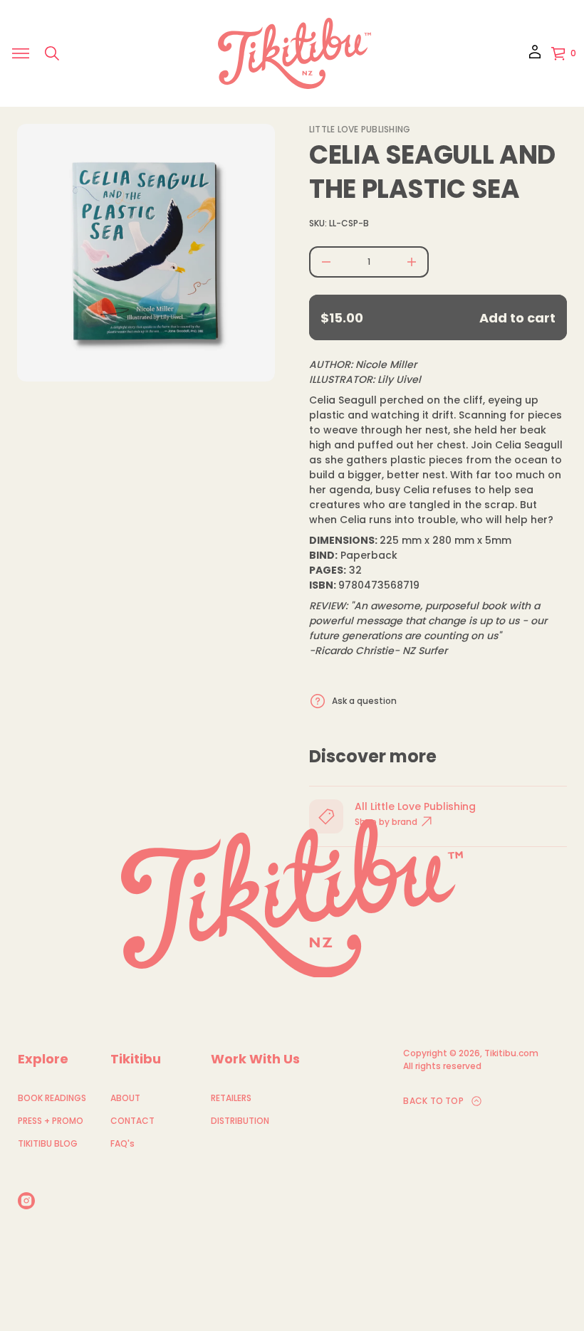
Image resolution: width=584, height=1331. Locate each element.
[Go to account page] (534, 57)
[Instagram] (26, 1200)
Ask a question (364, 701)
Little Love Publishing (359, 129)
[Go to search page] (52, 53)
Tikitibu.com (511, 1053)
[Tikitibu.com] (294, 53)
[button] (52, 53)
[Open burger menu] (20, 53)
